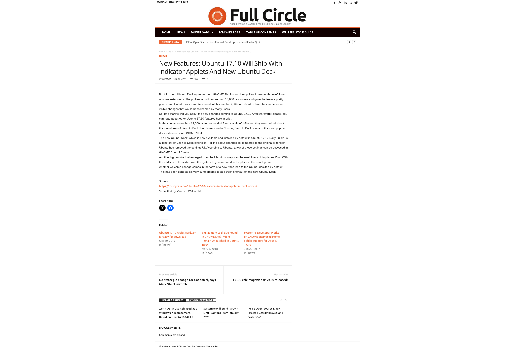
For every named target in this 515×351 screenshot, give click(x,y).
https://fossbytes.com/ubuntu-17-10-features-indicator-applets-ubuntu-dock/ (208, 186)
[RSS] (350, 2)
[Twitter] (356, 2)
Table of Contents (261, 32)
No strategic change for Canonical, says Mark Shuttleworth (187, 282)
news (163, 56)
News (181, 32)
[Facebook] (334, 2)
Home (166, 32)
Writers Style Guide (297, 32)
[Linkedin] (345, 2)
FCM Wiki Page (229, 32)
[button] (354, 32)
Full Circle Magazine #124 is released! (260, 280)
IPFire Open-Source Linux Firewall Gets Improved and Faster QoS (223, 42)
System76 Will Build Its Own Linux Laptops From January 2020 (221, 313)
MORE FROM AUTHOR (201, 300)
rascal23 (166, 78)
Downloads (200, 32)
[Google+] (340, 2)
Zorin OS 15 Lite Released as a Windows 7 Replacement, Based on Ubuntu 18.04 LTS (178, 313)
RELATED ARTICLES (172, 300)
